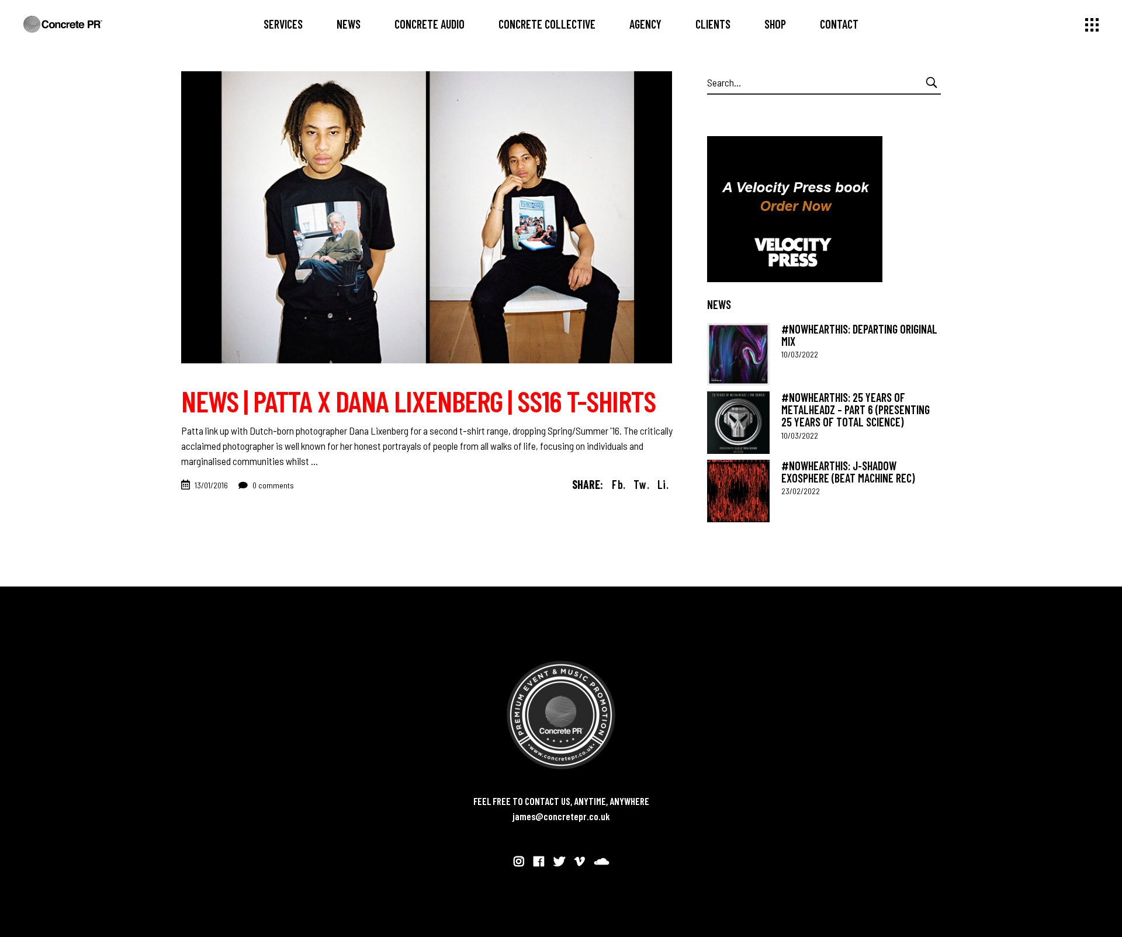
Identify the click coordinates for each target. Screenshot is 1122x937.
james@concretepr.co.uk (561, 816)
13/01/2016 (211, 485)
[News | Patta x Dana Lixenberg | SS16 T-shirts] (426, 217)
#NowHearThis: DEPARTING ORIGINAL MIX (859, 335)
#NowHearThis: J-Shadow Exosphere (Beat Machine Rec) (848, 472)
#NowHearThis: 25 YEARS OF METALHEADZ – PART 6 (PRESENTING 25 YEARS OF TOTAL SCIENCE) (855, 409)
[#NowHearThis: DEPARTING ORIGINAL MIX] (738, 354)
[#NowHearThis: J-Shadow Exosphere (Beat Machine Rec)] (738, 491)
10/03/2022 (799, 354)
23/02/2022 (800, 491)
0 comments (272, 485)
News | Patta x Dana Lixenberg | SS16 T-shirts (418, 400)
